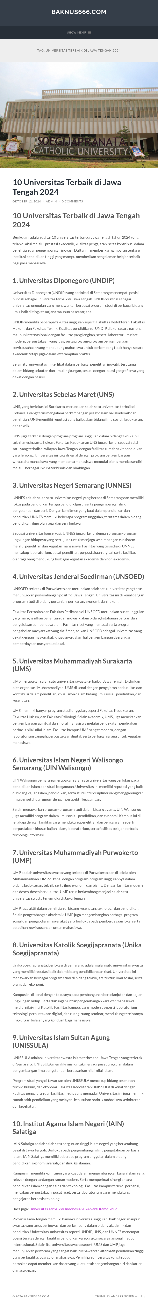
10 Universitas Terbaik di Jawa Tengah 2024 (67, 186)
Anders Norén (122, 1296)
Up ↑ (141, 1296)
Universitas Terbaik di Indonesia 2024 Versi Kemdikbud (73, 1209)
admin (51, 201)
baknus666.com (79, 11)
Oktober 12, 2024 (27, 201)
